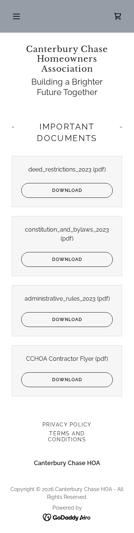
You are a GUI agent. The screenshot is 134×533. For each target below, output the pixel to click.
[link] (67, 59)
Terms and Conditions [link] (67, 436)
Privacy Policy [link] (67, 425)
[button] (16, 16)
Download (67, 190)
